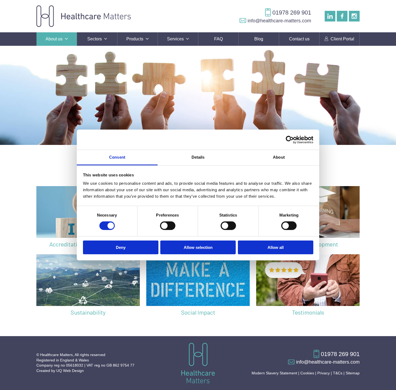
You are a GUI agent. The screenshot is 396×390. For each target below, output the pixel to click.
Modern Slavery (274, 373)
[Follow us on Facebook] (342, 16)
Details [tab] (198, 157)
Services (176, 39)
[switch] (167, 225)
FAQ (218, 39)
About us (55, 39)
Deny (121, 247)
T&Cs (337, 373)
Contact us (299, 39)
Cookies (307, 373)
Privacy (323, 373)
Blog (258, 39)
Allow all (276, 247)
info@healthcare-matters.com (278, 20)
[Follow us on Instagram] (354, 16)
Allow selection (198, 247)
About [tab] (279, 157)
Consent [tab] (117, 157)
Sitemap (353, 373)
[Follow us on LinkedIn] (330, 16)
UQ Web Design (70, 370)
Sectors (95, 39)
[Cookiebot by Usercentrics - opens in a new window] (289, 139)
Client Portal (341, 39)
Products (135, 39)
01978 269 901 (291, 12)
